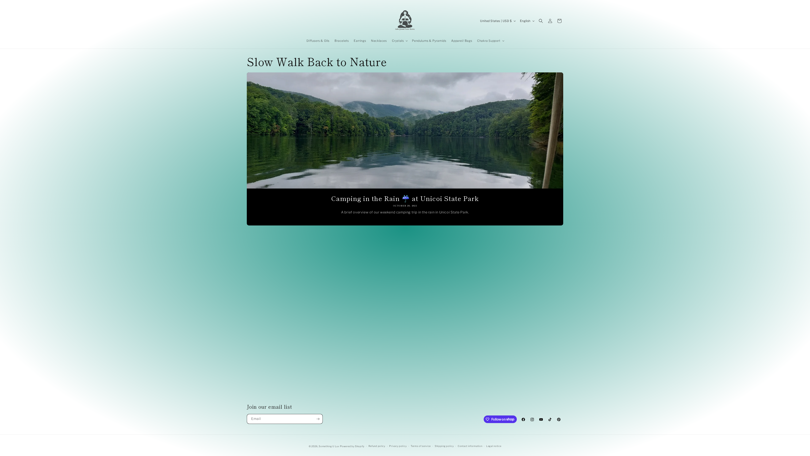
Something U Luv (329, 446)
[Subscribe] (318, 419)
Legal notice (493, 446)
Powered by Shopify (352, 446)
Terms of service (421, 446)
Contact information (470, 446)
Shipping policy (444, 446)
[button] (399, 40)
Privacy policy (398, 446)
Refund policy (377, 446)
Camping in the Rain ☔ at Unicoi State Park (405, 198)
